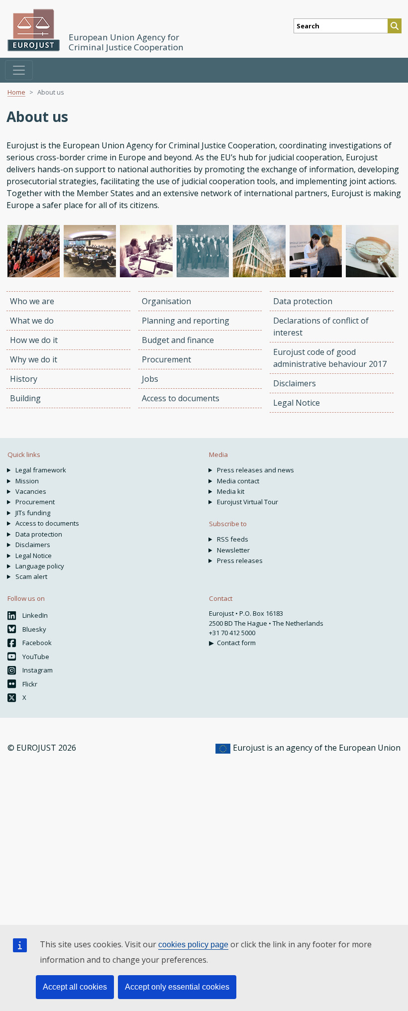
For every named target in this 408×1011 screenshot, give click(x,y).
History (23, 378)
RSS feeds (232, 539)
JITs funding (32, 512)
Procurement (166, 359)
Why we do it (33, 359)
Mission (27, 480)
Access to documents (180, 398)
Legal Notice (296, 402)
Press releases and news (255, 469)
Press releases (240, 560)
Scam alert (31, 576)
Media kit (230, 491)
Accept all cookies (75, 987)
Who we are (32, 301)
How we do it (34, 340)
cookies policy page (193, 944)
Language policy (39, 566)
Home (16, 92)
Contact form (236, 642)
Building (25, 398)
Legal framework (40, 469)
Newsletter (233, 550)
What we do (32, 320)
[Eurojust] (33, 30)
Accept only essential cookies (177, 987)
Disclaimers (294, 383)
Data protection (302, 301)
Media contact (238, 480)
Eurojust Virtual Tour (247, 501)
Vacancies (30, 491)
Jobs (150, 378)
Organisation (166, 301)
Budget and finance (178, 340)
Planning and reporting (185, 320)
